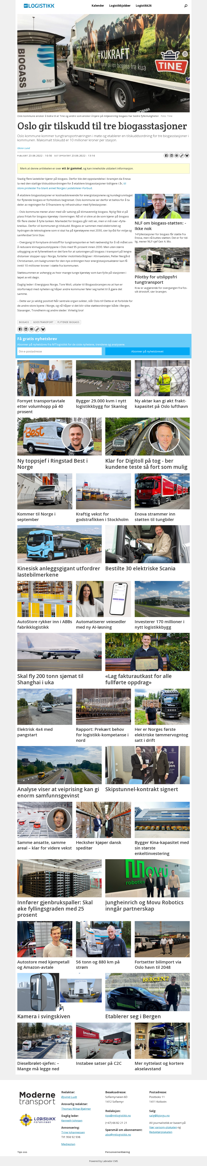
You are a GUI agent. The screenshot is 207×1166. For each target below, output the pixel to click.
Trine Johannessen (73, 1132)
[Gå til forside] (39, 5)
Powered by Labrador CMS (103, 1161)
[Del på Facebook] (166, 155)
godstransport (43, 322)
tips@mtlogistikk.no (118, 1115)
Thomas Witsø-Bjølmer (76, 1109)
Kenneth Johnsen (71, 1120)
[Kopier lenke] (181, 155)
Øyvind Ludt (69, 1097)
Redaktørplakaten (160, 1132)
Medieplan (68, 1144)
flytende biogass (68, 322)
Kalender (98, 5)
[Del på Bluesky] (187, 155)
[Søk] (185, 5)
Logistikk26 (144, 5)
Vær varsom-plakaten (163, 1127)
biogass (24, 322)
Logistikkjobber (120, 5)
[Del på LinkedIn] (171, 155)
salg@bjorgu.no (159, 1115)
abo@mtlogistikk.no (118, 1134)
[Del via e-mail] (176, 155)
